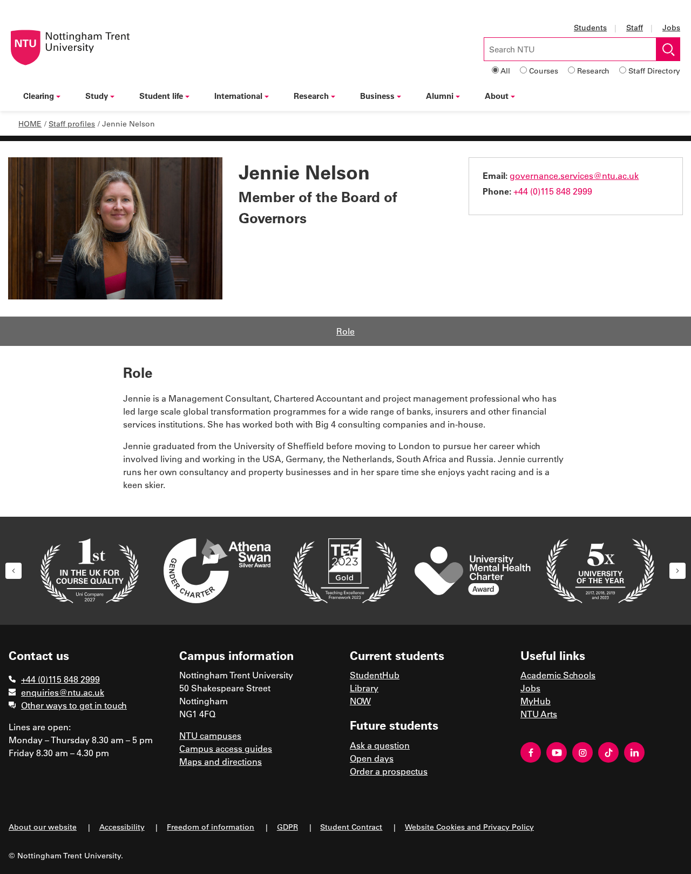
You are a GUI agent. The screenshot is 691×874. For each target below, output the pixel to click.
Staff (634, 27)
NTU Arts (538, 713)
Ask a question (380, 745)
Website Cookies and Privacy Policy (469, 827)
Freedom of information (210, 827)
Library (364, 687)
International (238, 95)
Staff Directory (654, 70)
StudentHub (374, 674)
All (505, 70)
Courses (543, 70)
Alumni (439, 95)
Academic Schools (557, 674)
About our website (43, 827)
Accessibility (122, 827)
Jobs (671, 27)
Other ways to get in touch (74, 705)
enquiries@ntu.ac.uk (62, 692)
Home (30, 123)
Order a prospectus (389, 771)
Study (96, 95)
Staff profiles (72, 123)
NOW (360, 700)
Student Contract (351, 827)
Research (593, 70)
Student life (161, 95)
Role (345, 331)
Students (590, 27)
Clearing (38, 95)
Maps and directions (220, 761)
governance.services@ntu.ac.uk (574, 175)
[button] (13, 571)
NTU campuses (210, 735)
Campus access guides (225, 748)
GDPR (287, 827)
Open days (372, 758)
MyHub (535, 700)
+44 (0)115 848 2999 (552, 191)
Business (377, 95)
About (497, 95)
